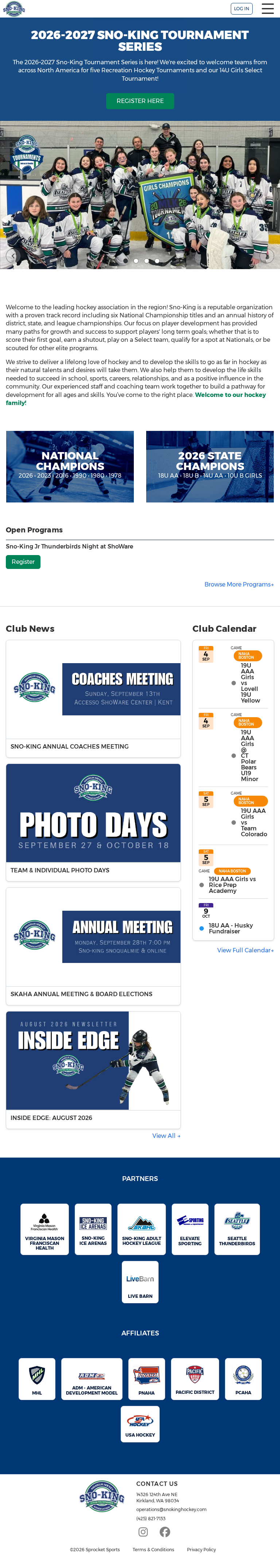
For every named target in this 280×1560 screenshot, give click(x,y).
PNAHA (147, 1393)
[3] (146, 260)
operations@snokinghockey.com (171, 1509)
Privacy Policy (201, 1549)
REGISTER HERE (140, 101)
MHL (37, 1393)
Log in (241, 8)
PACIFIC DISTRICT (195, 1392)
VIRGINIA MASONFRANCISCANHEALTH (44, 1243)
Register (23, 561)
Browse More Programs (238, 584)
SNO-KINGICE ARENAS (93, 1240)
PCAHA (243, 1392)
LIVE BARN (140, 1296)
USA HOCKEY (140, 1435)
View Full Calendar (244, 950)
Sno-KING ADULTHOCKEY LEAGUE (141, 1241)
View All (164, 1135)
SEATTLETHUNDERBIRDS (237, 1241)
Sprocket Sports (103, 1549)
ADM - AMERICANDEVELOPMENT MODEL (92, 1390)
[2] (136, 260)
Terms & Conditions (153, 1549)
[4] (157, 260)
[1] (125, 260)
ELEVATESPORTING (190, 1241)
